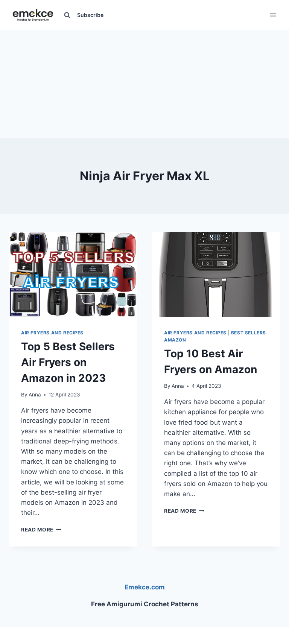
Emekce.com (145, 587)
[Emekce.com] (33, 15)
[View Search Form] (67, 15)
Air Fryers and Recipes (52, 333)
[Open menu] (273, 15)
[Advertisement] (144, 82)
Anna (35, 395)
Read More (41, 530)
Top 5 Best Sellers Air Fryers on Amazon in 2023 (68, 362)
